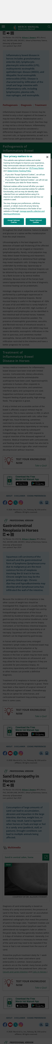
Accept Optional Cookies (14, 198)
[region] (26, 167)
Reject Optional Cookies (36, 198)
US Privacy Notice (36, 145)
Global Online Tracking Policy (19, 148)
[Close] (47, 134)
